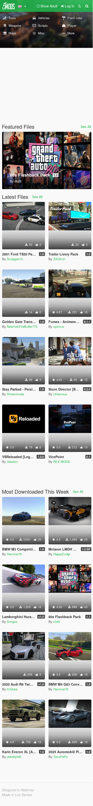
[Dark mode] (79, 6)
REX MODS (61, 461)
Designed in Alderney (18, 790)
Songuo (12, 621)
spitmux (58, 326)
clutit (56, 621)
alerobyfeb (14, 756)
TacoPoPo (60, 756)
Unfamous (60, 394)
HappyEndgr (61, 554)
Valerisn (12, 461)
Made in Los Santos (17, 794)
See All (86, 126)
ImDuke (12, 689)
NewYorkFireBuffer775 (22, 326)
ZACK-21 (59, 259)
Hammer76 (14, 554)
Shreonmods (15, 394)
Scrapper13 (15, 259)
